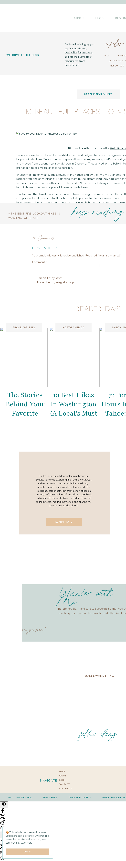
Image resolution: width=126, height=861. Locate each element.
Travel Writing (23, 327)
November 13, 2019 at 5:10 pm (56, 436)
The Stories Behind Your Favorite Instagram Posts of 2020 (25, 413)
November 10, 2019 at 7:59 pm (61, 389)
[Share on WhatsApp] (2, 859)
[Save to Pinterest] (4, 804)
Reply (45, 423)
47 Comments (43, 237)
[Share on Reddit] (2, 824)
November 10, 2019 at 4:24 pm (56, 282)
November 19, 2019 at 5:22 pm (56, 798)
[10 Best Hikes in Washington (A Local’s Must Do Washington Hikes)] (73, 357)
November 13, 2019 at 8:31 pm (66, 561)
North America (73, 327)
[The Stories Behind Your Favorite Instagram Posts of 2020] (24, 357)
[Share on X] (2, 818)
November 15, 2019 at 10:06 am (62, 666)
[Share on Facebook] (2, 812)
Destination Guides (98, 94)
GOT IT (27, 851)
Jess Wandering (57, 557)
